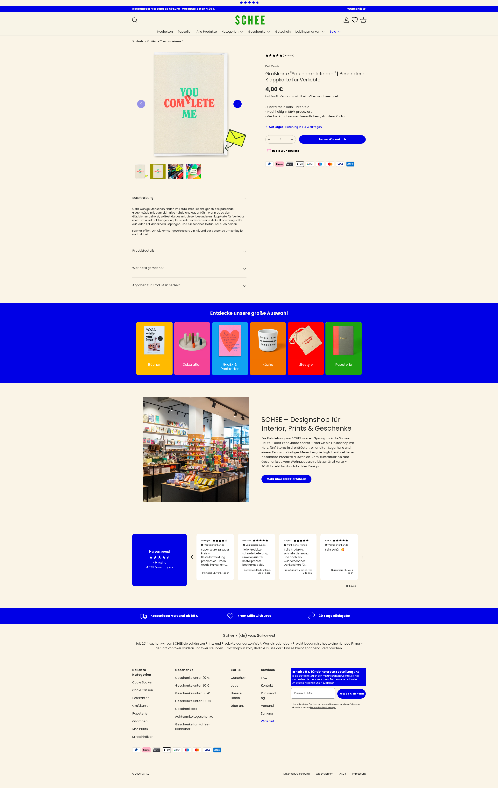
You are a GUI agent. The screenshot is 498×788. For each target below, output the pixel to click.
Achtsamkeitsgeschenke (194, 716)
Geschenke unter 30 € (192, 685)
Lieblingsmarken (307, 31)
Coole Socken (142, 682)
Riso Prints (140, 729)
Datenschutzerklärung (296, 773)
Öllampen (139, 721)
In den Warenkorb (332, 139)
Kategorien (230, 31)
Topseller (184, 31)
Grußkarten (141, 705)
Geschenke (257, 31)
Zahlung (267, 713)
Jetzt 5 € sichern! (351, 693)
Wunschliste (356, 9)
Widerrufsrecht (324, 773)
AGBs (342, 773)
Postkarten (140, 698)
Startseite (137, 41)
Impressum (359, 773)
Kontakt (267, 685)
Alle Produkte (206, 31)
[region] (277, 557)
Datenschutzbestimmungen (323, 707)
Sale (333, 31)
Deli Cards (272, 66)
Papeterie (139, 713)
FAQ (264, 677)
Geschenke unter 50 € (192, 693)
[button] (363, 20)
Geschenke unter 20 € (192, 677)
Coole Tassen (142, 690)
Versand (285, 96)
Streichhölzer (142, 737)
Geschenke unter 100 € (193, 701)
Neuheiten (165, 31)
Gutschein (283, 31)
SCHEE (145, 773)
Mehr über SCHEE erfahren (286, 479)
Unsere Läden (236, 695)
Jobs (234, 685)
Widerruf (267, 721)
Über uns (237, 705)
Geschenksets (186, 709)
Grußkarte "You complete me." (164, 41)
